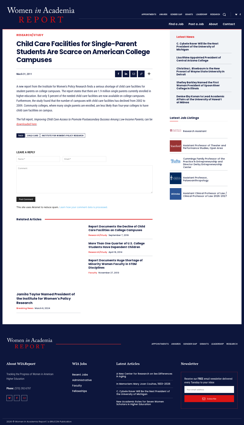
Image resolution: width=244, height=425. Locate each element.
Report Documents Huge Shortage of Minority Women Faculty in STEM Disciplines (115, 264)
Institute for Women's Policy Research (63, 135)
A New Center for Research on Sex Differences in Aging (144, 375)
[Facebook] (240, 15)
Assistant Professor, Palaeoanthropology (195, 179)
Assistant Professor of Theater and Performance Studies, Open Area (204, 147)
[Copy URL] (141, 74)
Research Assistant (194, 131)
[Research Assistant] (175, 130)
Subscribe (211, 398)
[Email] (133, 74)
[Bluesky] (236, 15)
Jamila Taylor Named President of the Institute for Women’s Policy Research (45, 298)
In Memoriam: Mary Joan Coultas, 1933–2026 (143, 383)
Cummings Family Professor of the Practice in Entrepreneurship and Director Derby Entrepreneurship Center (204, 163)
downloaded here (26, 124)
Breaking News (24, 308)
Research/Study (29, 35)
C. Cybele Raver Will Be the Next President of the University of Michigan (197, 46)
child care (32, 135)
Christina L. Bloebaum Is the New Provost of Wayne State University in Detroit (200, 71)
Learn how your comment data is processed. (83, 207)
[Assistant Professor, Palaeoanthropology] (175, 178)
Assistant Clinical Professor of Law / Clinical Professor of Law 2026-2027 (205, 195)
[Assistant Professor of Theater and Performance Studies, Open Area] (175, 146)
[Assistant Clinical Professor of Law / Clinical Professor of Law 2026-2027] (175, 194)
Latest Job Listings (184, 118)
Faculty (92, 272)
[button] (224, 14)
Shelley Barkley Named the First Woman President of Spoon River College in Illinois (198, 85)
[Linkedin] (126, 74)
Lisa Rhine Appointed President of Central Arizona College (198, 59)
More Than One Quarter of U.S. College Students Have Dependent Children (116, 245)
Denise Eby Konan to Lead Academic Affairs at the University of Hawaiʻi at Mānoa (200, 99)
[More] (149, 74)
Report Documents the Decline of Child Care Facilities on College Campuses (116, 228)
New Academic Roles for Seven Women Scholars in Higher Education (140, 403)
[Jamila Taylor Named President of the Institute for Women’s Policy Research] (48, 257)
